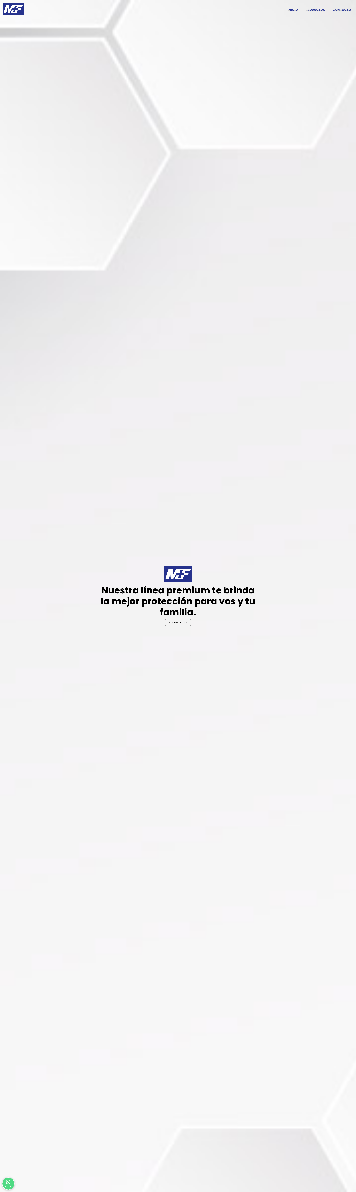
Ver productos (178, 622)
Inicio (293, 9)
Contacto (342, 9)
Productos (315, 9)
